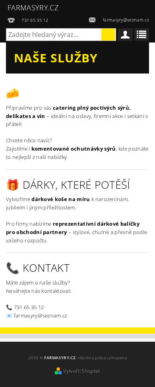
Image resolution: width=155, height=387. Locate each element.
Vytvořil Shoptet (81, 371)
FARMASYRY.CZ (33, 7)
